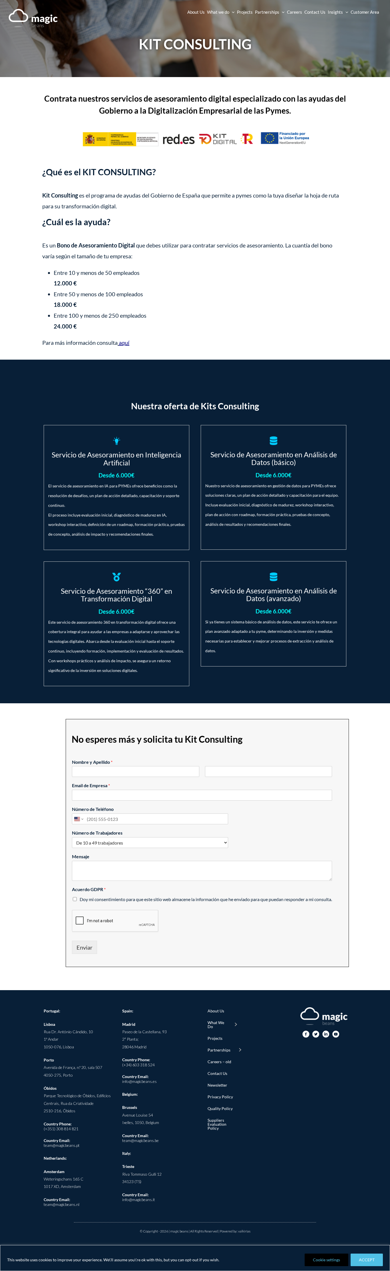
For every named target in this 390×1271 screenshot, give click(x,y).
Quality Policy (220, 1108)
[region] (195, 1258)
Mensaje (80, 856)
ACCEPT (367, 1259)
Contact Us (217, 1073)
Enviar (85, 947)
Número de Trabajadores (97, 832)
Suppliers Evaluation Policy (217, 1124)
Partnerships (219, 1050)
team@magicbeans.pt (62, 1145)
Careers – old (219, 1061)
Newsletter (217, 1085)
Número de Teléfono (93, 809)
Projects (215, 1038)
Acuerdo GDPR (89, 889)
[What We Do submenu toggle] (235, 1024)
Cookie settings (326, 1259)
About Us (216, 1010)
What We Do (216, 1024)
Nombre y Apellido (92, 762)
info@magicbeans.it (138, 1199)
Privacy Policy (220, 1096)
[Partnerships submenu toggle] (240, 1050)
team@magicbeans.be (140, 1140)
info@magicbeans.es (139, 1081)
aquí (124, 342)
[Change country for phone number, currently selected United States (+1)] (78, 818)
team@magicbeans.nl (61, 1204)
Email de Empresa (91, 785)
